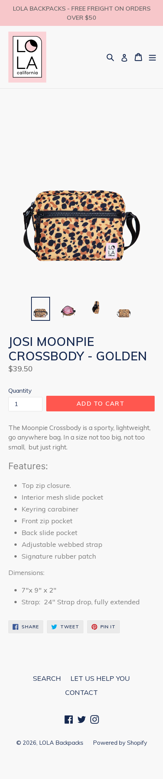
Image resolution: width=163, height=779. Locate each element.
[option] (40, 308)
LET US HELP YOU (100, 678)
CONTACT (81, 692)
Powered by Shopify (120, 742)
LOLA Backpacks (61, 742)
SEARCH (47, 678)
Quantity (20, 390)
